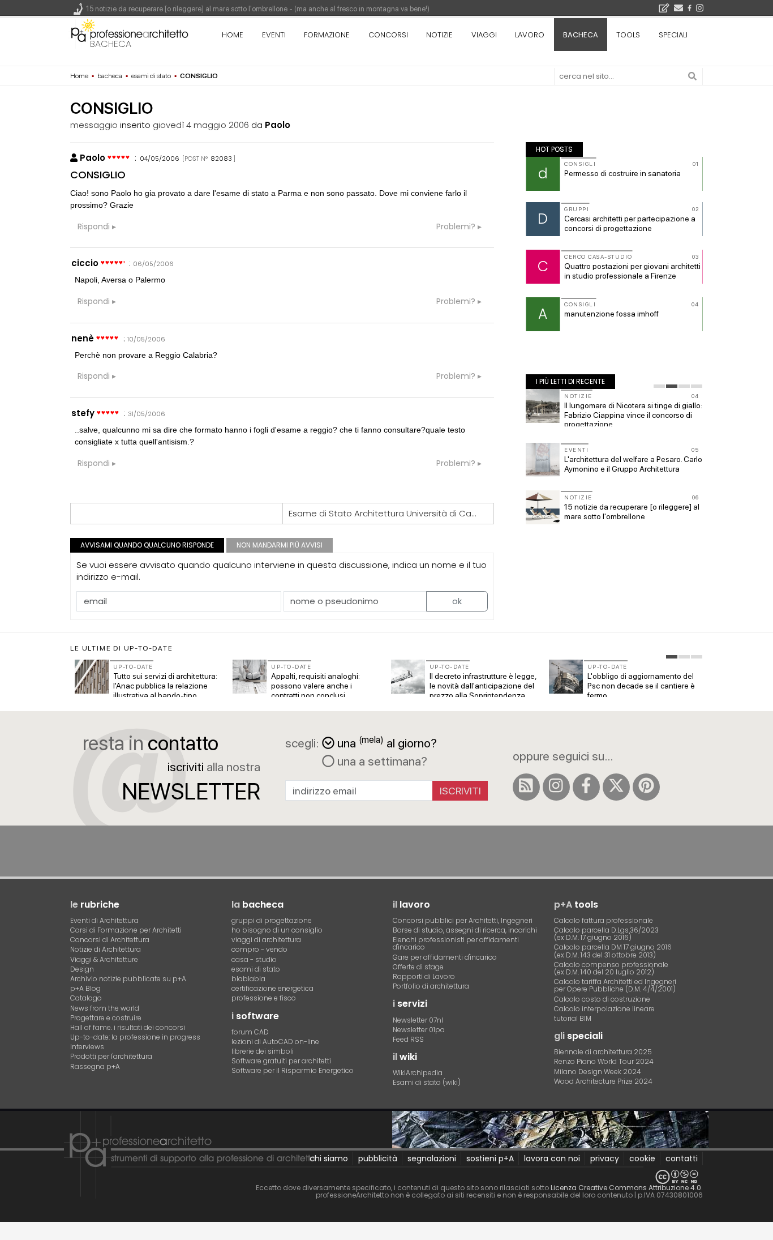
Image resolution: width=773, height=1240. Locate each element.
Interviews (87, 1046)
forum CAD (250, 1032)
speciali (673, 34)
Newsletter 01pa (419, 1029)
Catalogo (86, 998)
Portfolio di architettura (431, 986)
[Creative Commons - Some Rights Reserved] (386, 1177)
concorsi (388, 34)
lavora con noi (552, 1158)
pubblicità (377, 1158)
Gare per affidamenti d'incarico (445, 957)
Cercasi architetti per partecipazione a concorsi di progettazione (629, 223)
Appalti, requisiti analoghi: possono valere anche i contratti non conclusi (315, 686)
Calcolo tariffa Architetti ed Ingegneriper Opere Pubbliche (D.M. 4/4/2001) (615, 985)
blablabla (248, 979)
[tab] (659, 386)
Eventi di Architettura (104, 920)
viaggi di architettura (266, 939)
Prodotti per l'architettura (111, 1056)
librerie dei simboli (262, 1051)
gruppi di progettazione (271, 920)
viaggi (484, 34)
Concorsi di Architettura (109, 939)
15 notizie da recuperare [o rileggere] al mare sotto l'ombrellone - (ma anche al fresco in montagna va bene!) (258, 9)
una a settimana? (380, 761)
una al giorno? (387, 742)
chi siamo (329, 1158)
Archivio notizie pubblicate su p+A (128, 979)
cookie (642, 1158)
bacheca (110, 43)
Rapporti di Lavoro (424, 976)
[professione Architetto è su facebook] (586, 787)
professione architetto (129, 33)
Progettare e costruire (105, 1018)
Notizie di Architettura (105, 949)
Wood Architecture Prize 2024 (603, 1081)
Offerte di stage (418, 967)
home (232, 34)
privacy (604, 1158)
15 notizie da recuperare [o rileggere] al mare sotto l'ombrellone (631, 511)
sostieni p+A (490, 1158)
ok (457, 601)
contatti (681, 1158)
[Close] (7, 1234)
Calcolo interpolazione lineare (604, 1009)
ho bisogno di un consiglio (277, 930)
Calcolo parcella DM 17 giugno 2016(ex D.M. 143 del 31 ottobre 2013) (613, 950)
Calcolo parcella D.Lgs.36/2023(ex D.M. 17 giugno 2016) (606, 933)
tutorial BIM (572, 1018)
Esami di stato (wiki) (427, 1082)
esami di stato (255, 969)
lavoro (529, 34)
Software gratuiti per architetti (281, 1061)
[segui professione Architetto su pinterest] (646, 787)
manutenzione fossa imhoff (611, 313)
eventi (274, 34)
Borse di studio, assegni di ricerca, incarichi (465, 930)
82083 (221, 158)
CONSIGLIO (98, 175)
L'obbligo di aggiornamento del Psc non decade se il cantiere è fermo (641, 686)
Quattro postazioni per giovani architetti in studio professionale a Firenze (632, 271)
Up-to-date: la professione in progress (135, 1037)
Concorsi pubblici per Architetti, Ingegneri (462, 920)
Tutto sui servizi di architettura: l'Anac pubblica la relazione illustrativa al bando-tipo (165, 686)
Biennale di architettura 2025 (603, 1052)
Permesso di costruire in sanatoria (622, 173)
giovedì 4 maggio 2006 (201, 125)
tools (628, 34)
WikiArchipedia (418, 1072)
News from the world (104, 1008)
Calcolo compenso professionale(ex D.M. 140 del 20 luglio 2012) (611, 968)
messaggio (94, 125)
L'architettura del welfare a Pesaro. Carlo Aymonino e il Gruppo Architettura (633, 464)
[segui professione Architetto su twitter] (616, 787)
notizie (439, 34)
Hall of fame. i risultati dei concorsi (127, 1027)
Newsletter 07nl (418, 1020)
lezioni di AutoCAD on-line (275, 1041)
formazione (327, 34)
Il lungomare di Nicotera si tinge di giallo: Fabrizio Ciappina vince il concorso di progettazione (633, 415)
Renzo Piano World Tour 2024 (604, 1061)
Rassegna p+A (95, 1066)
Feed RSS (408, 1039)
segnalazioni (431, 1158)
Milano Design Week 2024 (597, 1071)
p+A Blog (85, 988)
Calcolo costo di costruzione (602, 999)
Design (82, 969)
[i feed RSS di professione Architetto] (526, 787)
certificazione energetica (272, 988)
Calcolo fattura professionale (603, 920)
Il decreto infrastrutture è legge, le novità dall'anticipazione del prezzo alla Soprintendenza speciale (483, 690)
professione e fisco (263, 998)
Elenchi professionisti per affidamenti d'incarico (456, 943)
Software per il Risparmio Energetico (292, 1070)
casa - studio (254, 959)
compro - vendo (259, 949)
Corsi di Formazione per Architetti (126, 930)
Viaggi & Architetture (104, 959)
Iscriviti (460, 791)
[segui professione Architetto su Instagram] (556, 787)
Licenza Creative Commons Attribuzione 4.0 (626, 1187)
